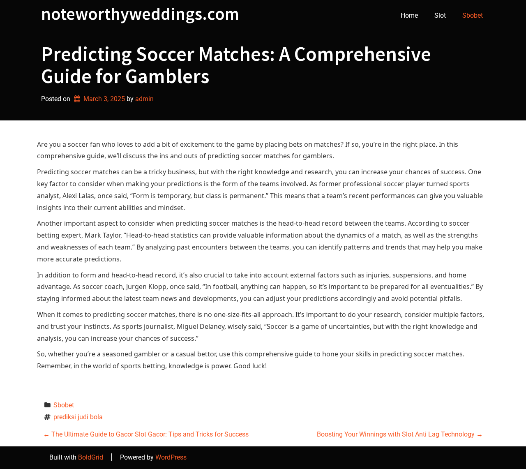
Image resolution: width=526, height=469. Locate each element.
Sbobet (472, 15)
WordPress (171, 457)
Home (409, 15)
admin (144, 99)
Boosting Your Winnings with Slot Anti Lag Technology (400, 434)
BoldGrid (90, 457)
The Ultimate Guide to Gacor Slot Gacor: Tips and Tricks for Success (146, 434)
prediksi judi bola (78, 417)
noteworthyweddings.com (140, 13)
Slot (440, 15)
